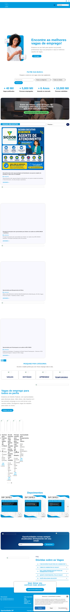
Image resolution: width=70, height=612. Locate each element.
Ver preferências (62, 608)
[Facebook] (66, 1)
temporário (61, 377)
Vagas (10, 377)
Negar (51, 608)
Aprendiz (44, 377)
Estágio (27, 377)
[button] (67, 596)
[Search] (68, 5)
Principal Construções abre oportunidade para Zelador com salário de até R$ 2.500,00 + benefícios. (12, 445)
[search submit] (67, 124)
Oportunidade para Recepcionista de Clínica (13, 290)
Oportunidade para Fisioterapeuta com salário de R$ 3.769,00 (17, 347)
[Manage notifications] (67, 609)
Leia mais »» (6, 182)
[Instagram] (69, 1)
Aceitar (40, 608)
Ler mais (3, 478)
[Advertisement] (35, 17)
